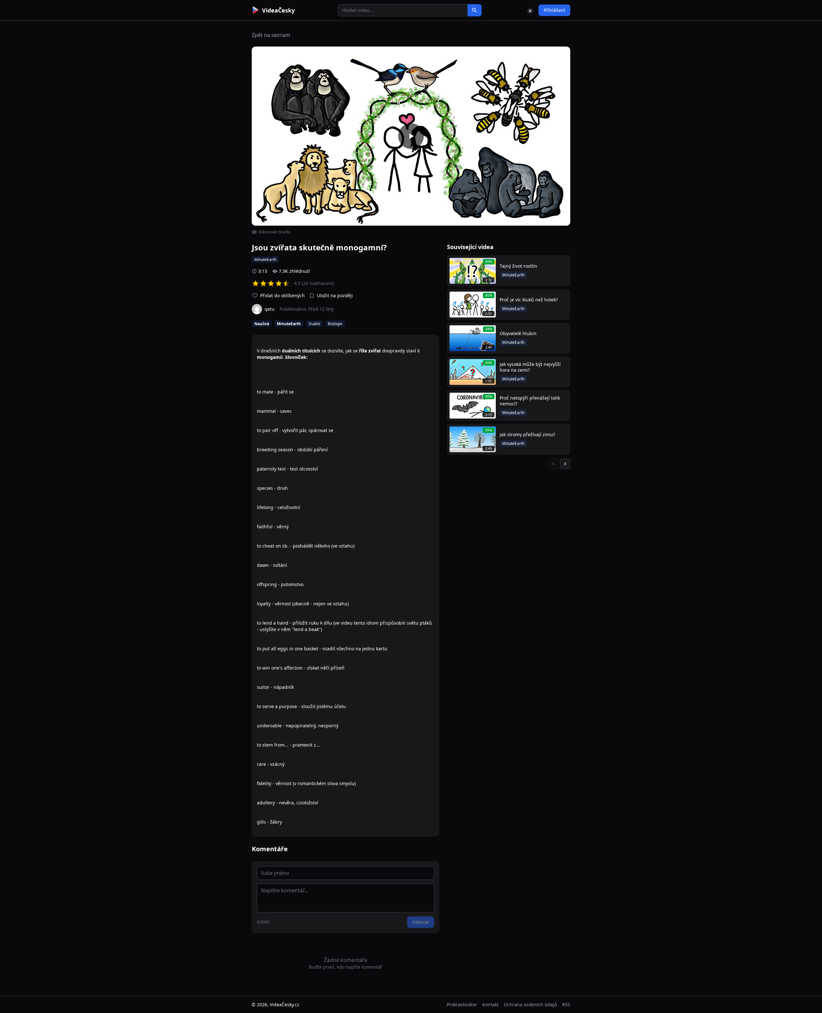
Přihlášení (554, 10)
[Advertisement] (215, 117)
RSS (566, 1004)
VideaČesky (278, 10)
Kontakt (490, 1004)
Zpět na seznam (271, 35)
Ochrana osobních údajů (530, 1004)
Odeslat (420, 922)
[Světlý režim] (530, 10)
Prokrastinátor (462, 1004)
